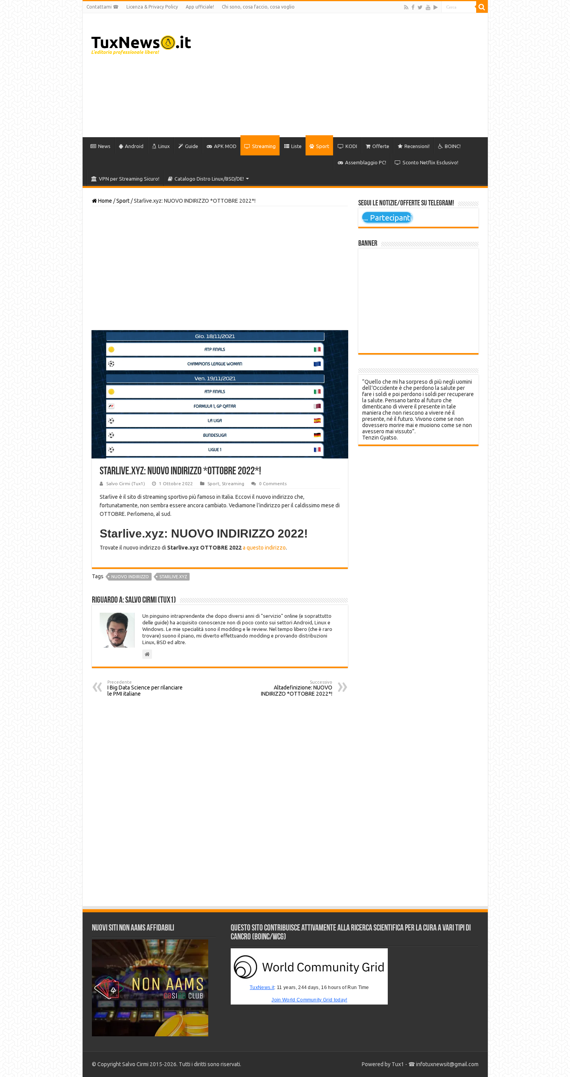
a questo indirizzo (264, 548)
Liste (296, 146)
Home (104, 201)
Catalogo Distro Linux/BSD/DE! (209, 178)
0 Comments (273, 483)
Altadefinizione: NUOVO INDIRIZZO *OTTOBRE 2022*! (296, 688)
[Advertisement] (341, 75)
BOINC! (453, 146)
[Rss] (406, 7)
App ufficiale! (200, 6)
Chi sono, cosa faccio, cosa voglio (258, 6)
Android (134, 146)
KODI (351, 146)
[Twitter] (420, 7)
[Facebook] (413, 7)
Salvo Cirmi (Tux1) (125, 483)
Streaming (264, 146)
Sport (322, 146)
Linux (164, 146)
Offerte (380, 146)
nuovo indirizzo (130, 576)
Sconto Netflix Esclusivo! (430, 162)
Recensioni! (417, 146)
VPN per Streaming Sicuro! (129, 178)
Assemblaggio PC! (365, 162)
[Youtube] (428, 7)
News (104, 146)
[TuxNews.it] (142, 42)
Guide (191, 146)
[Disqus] (220, 801)
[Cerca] (482, 7)
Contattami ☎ (102, 6)
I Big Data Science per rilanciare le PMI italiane (145, 688)
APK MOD (225, 146)
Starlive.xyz (173, 576)
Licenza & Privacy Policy (152, 6)
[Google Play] (436, 7)
